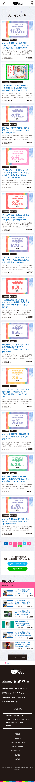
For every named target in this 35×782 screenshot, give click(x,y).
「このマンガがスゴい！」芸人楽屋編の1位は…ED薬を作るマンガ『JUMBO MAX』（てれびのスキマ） (15, 393)
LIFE (27, 719)
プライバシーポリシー (17, 751)
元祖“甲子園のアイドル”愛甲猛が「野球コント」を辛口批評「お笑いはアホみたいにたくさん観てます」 (15, 87)
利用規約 (17, 759)
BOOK (22, 719)
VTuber (8, 719)
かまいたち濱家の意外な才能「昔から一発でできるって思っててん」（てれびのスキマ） (15, 521)
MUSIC (16, 716)
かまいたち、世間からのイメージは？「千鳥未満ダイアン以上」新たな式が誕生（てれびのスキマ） (15, 478)
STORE (21, 722)
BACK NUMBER (11, 722)
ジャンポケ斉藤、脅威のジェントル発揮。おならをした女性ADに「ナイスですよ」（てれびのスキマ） (15, 217)
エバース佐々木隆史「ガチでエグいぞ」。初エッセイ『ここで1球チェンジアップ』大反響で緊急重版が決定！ (23, 591)
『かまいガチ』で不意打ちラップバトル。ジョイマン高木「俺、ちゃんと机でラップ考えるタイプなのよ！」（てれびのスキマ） (15, 174)
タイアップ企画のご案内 (17, 742)
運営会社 (17, 755)
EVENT (8, 725)
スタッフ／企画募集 (17, 746)
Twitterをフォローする (18, 564)
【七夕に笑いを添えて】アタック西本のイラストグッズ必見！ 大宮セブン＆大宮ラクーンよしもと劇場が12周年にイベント (23, 644)
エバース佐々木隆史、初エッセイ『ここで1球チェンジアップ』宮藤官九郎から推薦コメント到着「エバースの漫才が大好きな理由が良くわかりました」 (23, 612)
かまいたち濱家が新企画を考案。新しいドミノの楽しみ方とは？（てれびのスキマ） (15, 436)
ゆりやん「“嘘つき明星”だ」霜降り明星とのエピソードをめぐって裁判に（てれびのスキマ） (15, 130)
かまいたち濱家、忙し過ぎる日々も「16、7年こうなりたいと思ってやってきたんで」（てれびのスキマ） (15, 45)
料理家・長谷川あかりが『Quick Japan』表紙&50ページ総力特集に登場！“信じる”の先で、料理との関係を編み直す (23, 623)
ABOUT (17, 734)
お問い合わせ (17, 738)
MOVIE (23, 716)
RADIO (15, 719)
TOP (4, 663)
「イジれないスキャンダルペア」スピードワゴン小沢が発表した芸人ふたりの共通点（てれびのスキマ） (15, 259)
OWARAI (9, 716)
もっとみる (13, 657)
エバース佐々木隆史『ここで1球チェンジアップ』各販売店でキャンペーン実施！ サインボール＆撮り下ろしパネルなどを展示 (23, 602)
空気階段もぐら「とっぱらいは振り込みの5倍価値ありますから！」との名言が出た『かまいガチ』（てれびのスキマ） (15, 348)
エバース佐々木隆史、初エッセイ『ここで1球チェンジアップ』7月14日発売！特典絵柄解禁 (23, 633)
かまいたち (9, 663)
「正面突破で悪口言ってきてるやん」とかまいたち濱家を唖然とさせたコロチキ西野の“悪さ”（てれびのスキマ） (15, 303)
